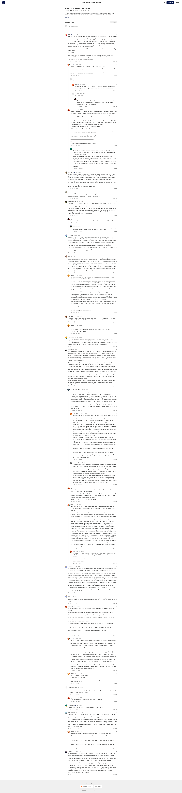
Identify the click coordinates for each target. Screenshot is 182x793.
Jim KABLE (70, 751)
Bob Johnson (76, 149)
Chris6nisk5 (71, 172)
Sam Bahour (71, 316)
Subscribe (170, 2)
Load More (68, 777)
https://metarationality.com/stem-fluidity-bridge (82, 139)
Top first (114, 22)
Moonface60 (71, 337)
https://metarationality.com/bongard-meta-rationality (84, 143)
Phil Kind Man (71, 705)
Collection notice (100, 783)
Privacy (90, 783)
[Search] (161, 2)
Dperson (79, 99)
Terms (94, 783)
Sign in (177, 2)
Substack (84, 790)
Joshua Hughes (72, 687)
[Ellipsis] (116, 34)
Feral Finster (71, 192)
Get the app (98, 786)
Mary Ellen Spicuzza (75, 389)
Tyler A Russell (71, 712)
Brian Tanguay (71, 256)
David (69, 596)
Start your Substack (87, 786)
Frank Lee (70, 349)
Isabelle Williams (72, 201)
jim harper (70, 235)
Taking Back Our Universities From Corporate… (78, 8)
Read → (67, 17)
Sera (69, 34)
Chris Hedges (68, 10)
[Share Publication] (164, 2)
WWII (72, 64)
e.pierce (72, 109)
